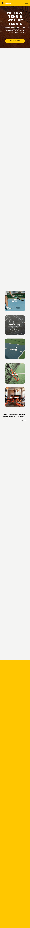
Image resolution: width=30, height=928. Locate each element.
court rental (15, 349)
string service (15, 373)
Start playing (15, 41)
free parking (15, 325)
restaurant (15, 397)
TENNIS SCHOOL (15, 301)
